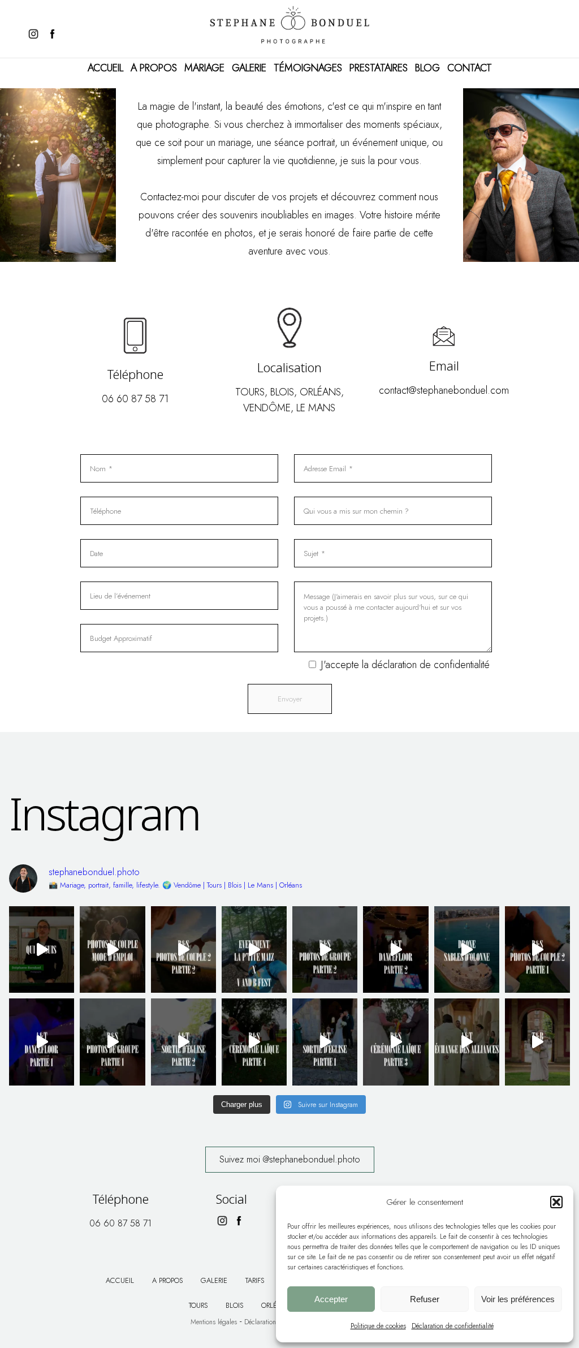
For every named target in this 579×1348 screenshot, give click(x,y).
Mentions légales (214, 1322)
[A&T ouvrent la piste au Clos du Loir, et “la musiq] (41, 1041)
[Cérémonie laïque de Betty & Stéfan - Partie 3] (395, 1041)
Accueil (105, 68)
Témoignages (308, 68)
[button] (556, 1202)
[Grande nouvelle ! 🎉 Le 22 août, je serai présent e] (254, 949)
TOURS (250, 392)
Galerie (249, 68)
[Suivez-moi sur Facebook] (55, 34)
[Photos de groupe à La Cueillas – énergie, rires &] (112, 1041)
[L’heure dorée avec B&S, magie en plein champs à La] (183, 949)
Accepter (331, 1299)
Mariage (204, 68)
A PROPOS (154, 68)
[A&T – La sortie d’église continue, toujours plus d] (183, 1041)
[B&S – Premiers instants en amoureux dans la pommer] (537, 949)
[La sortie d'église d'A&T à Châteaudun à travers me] (324, 1041)
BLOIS (282, 392)
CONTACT (469, 68)
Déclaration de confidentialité (453, 1326)
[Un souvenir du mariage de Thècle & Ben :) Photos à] (537, 1041)
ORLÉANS (320, 392)
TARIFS (254, 1280)
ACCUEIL (120, 1280)
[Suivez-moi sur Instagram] (33, 34)
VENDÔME (267, 407)
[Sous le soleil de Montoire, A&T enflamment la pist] (395, 949)
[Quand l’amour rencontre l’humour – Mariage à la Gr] (254, 1041)
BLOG (427, 68)
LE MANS (315, 407)
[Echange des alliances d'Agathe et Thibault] (466, 1041)
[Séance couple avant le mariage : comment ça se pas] (112, 949)
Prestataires (378, 68)
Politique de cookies (378, 1326)
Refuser (424, 1299)
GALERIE (214, 1280)
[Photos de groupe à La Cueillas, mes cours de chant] (324, 949)
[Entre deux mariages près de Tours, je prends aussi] (466, 949)
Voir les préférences (518, 1299)
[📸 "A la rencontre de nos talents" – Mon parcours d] (41, 949)
